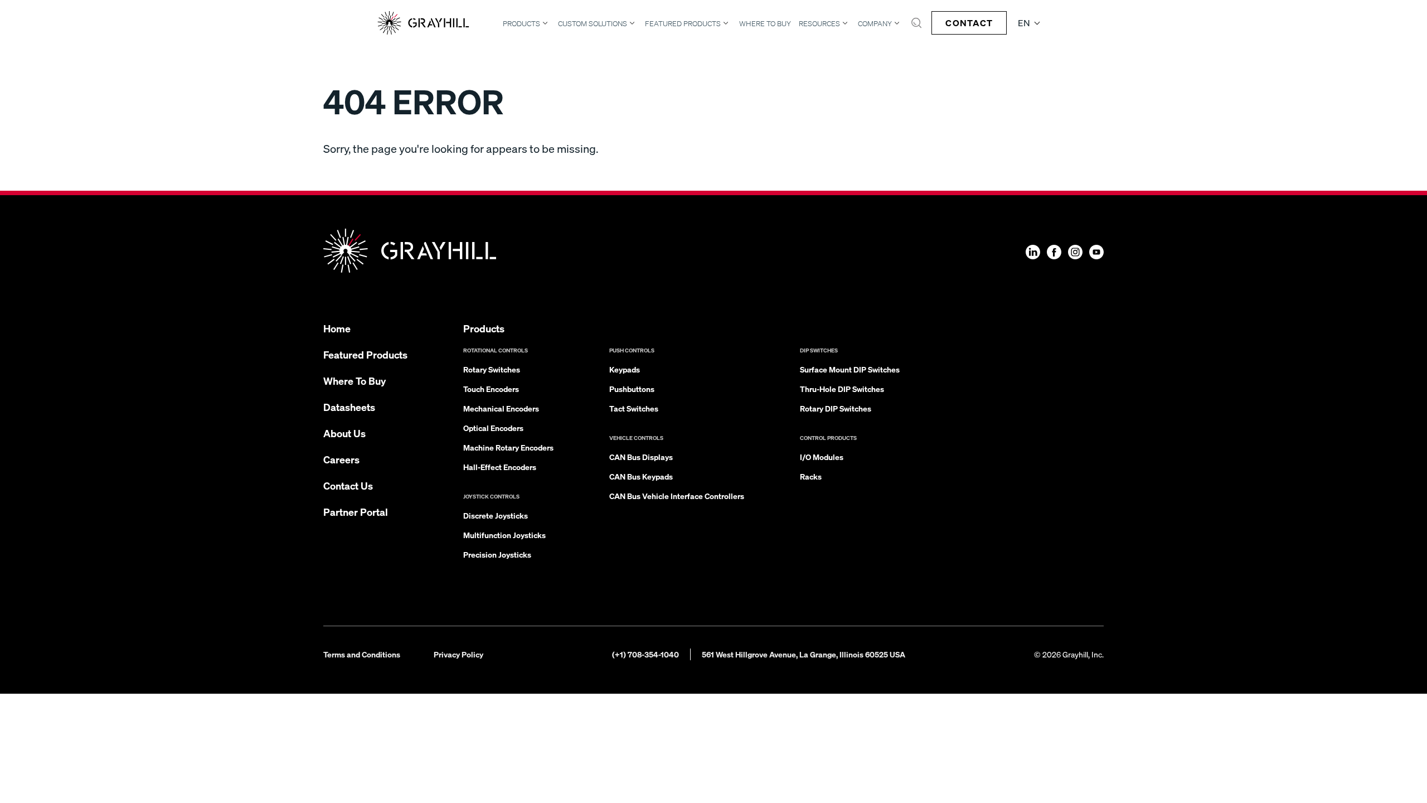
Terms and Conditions (361, 654)
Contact (969, 22)
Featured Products (683, 23)
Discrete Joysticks (495, 515)
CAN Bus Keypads (641, 476)
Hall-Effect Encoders (499, 467)
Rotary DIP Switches (835, 408)
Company (875, 23)
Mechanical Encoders (501, 408)
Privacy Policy (458, 654)
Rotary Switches (491, 369)
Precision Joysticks (497, 554)
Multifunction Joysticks (504, 535)
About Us (344, 433)
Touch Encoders (491, 389)
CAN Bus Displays (641, 457)
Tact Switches (633, 408)
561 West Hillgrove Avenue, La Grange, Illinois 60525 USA (803, 654)
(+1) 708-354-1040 (645, 654)
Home (337, 328)
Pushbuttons (631, 389)
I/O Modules (821, 457)
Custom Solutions (592, 23)
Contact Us (348, 485)
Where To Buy (765, 23)
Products (521, 23)
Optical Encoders (493, 428)
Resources (819, 23)
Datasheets (349, 406)
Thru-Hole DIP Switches (842, 389)
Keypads (624, 369)
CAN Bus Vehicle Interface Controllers (676, 496)
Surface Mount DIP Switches (850, 369)
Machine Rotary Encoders (508, 447)
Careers (341, 459)
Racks (811, 476)
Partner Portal (355, 511)
